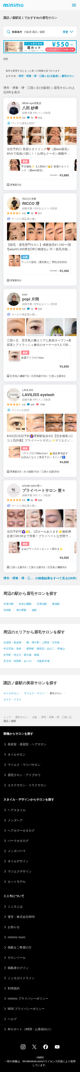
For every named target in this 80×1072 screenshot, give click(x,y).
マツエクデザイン (20, 871)
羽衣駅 (7, 610)
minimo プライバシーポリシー (28, 998)
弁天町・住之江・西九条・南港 (21, 654)
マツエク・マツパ (34, 693)
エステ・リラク (12, 699)
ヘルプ (12, 1019)
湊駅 (34, 610)
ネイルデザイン (18, 861)
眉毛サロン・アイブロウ (24, 775)
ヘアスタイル (17, 810)
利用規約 (14, 988)
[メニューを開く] (74, 5)
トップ (7, 717)
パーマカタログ (18, 840)
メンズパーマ (17, 851)
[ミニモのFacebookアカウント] (45, 1048)
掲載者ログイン (18, 968)
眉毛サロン (21, 717)
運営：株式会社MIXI (21, 916)
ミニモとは (15, 906)
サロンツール (17, 957)
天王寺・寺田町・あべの (17, 660)
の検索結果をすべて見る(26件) (40, 578)
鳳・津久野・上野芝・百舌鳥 (43, 642)
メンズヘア (15, 820)
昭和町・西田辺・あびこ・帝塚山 (45, 648)
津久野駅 (21, 610)
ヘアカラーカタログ (21, 830)
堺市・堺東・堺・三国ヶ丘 (56, 717)
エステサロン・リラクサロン (27, 785)
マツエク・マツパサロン (24, 764)
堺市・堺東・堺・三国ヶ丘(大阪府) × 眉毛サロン (46, 76)
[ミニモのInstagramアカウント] (23, 1048)
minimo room (16, 937)
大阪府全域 (43, 660)
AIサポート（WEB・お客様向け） (30, 1029)
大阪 (34, 717)
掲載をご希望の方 (20, 947)
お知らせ (14, 927)
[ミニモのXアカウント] (34, 1048)
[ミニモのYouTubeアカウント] (57, 1047)
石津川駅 (8, 603)
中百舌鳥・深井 (12, 648)
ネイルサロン (11, 693)
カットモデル (17, 881)
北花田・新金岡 (12, 642)
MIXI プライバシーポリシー (26, 1008)
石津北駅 (42, 603)
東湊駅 (56, 603)
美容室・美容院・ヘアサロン (27, 744)
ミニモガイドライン (21, 978)
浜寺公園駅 (25, 603)
